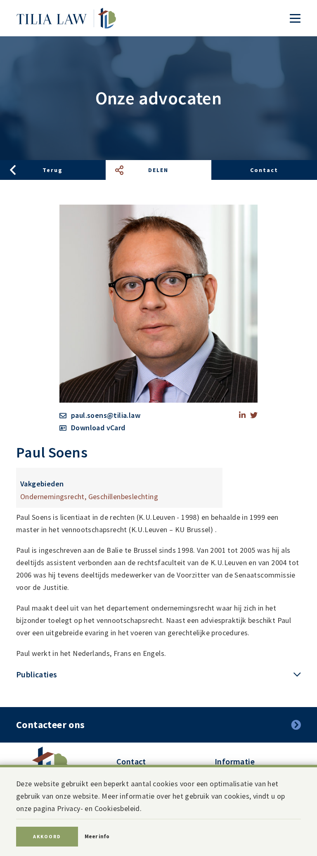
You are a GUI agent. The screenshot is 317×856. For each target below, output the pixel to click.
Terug (53, 170)
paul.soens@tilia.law (105, 415)
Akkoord (47, 836)
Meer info (97, 836)
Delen (158, 170)
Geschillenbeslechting (123, 496)
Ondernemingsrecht (52, 496)
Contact (264, 170)
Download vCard (98, 427)
